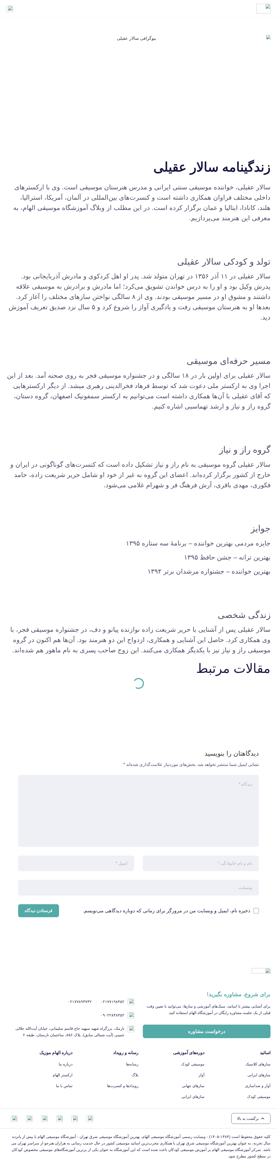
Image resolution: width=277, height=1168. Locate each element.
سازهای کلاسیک (258, 1064)
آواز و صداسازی (258, 1086)
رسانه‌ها (132, 1064)
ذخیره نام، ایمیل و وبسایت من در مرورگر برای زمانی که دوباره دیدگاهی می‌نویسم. (166, 910)
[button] (251, 1118)
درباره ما (65, 1064)
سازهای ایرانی (259, 1075)
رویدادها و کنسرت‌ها (122, 1086)
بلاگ (135, 1075)
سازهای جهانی (193, 1086)
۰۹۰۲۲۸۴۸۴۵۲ (112, 1015)
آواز (202, 1075)
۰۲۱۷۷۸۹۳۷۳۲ (80, 1001)
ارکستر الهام (62, 1075)
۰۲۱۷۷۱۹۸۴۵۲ (112, 1001)
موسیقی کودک (259, 1096)
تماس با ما (64, 1086)
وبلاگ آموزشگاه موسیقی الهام (64, 207)
